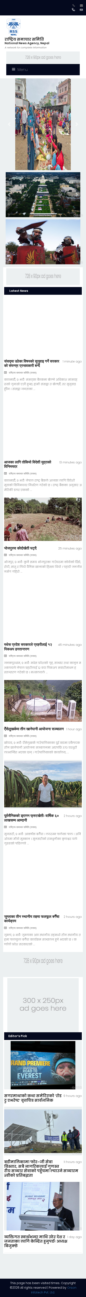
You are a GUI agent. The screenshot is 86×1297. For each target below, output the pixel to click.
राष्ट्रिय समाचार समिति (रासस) (23, 372)
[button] (9, 124)
